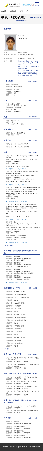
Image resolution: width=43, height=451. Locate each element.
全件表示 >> (9, 245)
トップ (3, 11)
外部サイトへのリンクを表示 (18, 169)
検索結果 (13, 11)
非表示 (35, 81)
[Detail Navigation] (37, 4)
